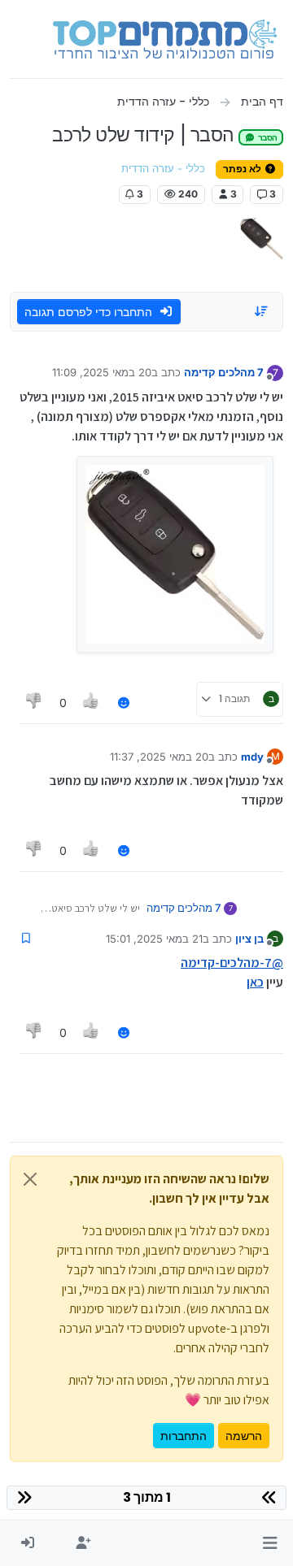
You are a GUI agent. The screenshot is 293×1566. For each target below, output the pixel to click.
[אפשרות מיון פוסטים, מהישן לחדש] (262, 311)
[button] (269, 1543)
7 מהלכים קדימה (224, 372)
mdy (252, 756)
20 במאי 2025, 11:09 (101, 372)
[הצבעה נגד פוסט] (34, 702)
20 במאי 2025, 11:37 (159, 756)
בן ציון (249, 938)
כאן (255, 982)
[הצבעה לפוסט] (92, 702)
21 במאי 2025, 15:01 (154, 938)
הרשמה (243, 1435)
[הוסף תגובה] (123, 702)
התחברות (183, 1435)
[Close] (30, 1179)
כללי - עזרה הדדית (163, 169)
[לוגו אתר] (165, 39)
